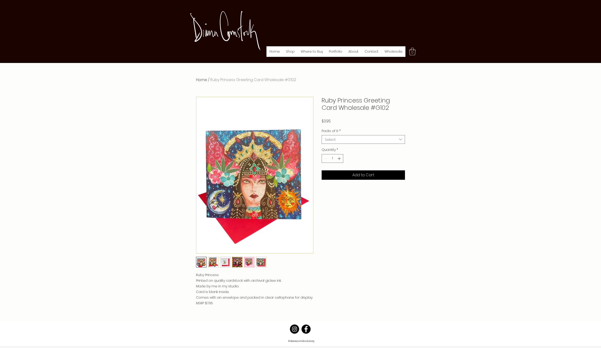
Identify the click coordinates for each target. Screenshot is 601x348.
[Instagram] (294, 329)
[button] (290, 51)
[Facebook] (306, 329)
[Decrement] (325, 158)
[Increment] (340, 158)
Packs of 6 (331, 131)
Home (201, 79)
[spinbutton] (332, 158)
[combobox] (363, 139)
